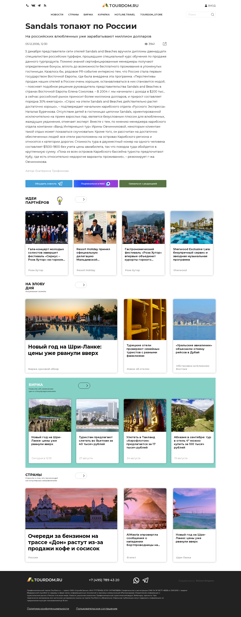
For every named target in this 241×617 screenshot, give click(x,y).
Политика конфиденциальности (48, 608)
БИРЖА (88, 14)
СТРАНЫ (73, 14)
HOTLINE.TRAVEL (125, 14)
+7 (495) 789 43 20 (104, 580)
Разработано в (196, 580)
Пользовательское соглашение (96, 608)
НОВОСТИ (57, 14)
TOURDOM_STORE (151, 14)
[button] (78, 199)
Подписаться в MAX (93, 183)
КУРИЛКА (104, 14)
